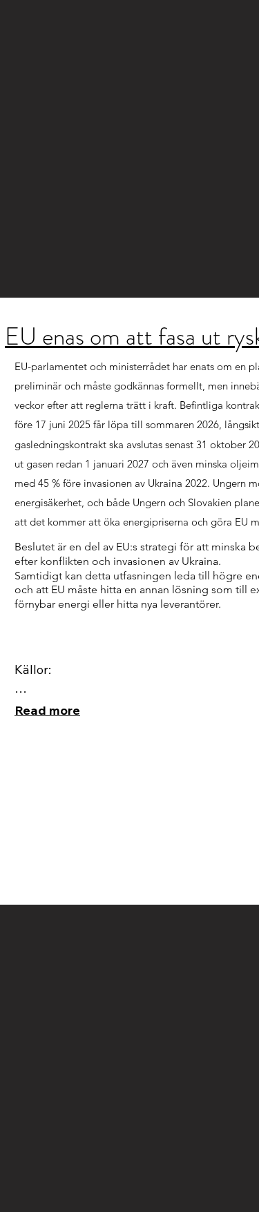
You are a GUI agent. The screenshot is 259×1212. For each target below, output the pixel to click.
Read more (47, 710)
